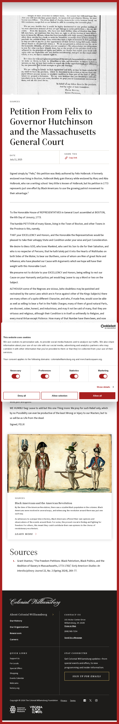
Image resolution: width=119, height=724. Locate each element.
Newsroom (15, 633)
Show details (103, 387)
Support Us (15, 658)
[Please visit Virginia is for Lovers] (36, 709)
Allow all (97, 395)
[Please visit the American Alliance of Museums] (18, 709)
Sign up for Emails (87, 676)
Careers (14, 639)
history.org (14, 688)
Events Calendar (17, 678)
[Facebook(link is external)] (84, 700)
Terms (73, 700)
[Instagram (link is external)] (96, 700)
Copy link (73, 157)
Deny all (22, 395)
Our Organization (19, 627)
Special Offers (16, 668)
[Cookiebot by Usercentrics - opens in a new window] (103, 326)
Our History (16, 620)
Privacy (64, 700)
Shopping (14, 673)
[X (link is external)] (90, 700)
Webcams (14, 683)
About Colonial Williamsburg (28, 614)
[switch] (45, 376)
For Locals (14, 663)
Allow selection (59, 395)
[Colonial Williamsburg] (35, 605)
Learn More (24, 534)
